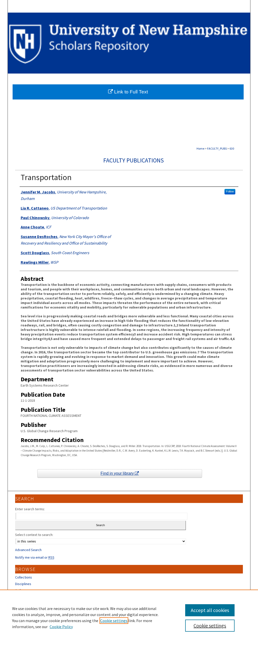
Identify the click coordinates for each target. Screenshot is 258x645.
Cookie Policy (61, 626)
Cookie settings (113, 620)
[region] (129, 617)
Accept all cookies (210, 610)
